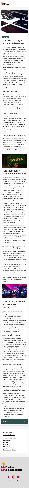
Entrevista (6, 442)
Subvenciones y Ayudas (9, 450)
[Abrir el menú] (19, 3)
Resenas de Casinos (8, 448)
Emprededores (7, 440)
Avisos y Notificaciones (9, 438)
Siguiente (23, 421)
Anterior (5, 421)
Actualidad (6, 437)
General (5, 444)
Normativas (6, 37)
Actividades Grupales (9, 435)
